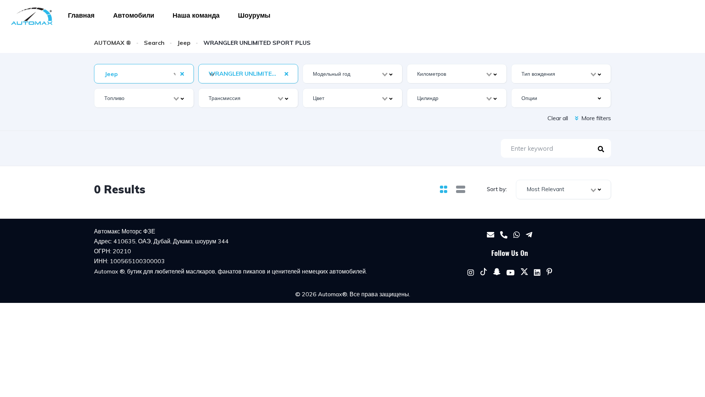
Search (154, 42)
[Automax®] (32, 16)
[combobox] (144, 73)
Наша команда (196, 15)
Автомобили (133, 15)
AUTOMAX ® (112, 42)
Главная (81, 15)
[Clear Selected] (182, 73)
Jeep (184, 42)
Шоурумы (254, 15)
